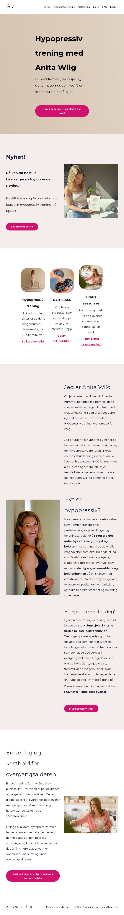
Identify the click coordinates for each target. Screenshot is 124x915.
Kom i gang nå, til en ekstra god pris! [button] (62, 111)
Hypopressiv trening (64, 7)
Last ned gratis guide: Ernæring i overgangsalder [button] (33, 876)
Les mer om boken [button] (22, 226)
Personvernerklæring (57, 907)
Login (113, 7)
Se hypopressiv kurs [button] (81, 708)
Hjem (47, 7)
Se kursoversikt (33, 341)
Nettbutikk (84, 7)
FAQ (104, 7)
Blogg (96, 7)
